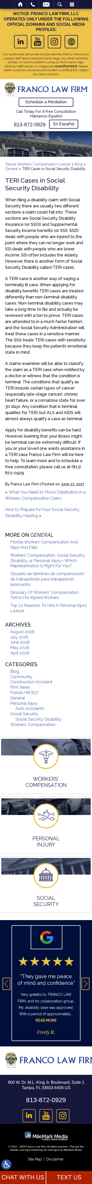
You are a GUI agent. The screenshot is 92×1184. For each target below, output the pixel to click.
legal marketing (34, 1149)
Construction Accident (31, 681)
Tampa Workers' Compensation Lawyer (38, 164)
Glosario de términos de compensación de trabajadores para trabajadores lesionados (47, 579)
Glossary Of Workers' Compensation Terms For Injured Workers (44, 595)
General (11, 169)
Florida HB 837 (24, 692)
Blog (79, 164)
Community (21, 676)
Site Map (35, 1159)
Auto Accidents (29, 708)
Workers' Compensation (32, 724)
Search (60, 4)
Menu (72, 4)
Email (46, 4)
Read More (46, 1020)
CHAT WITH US (23, 1177)
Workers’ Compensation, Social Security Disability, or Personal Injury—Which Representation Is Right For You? (47, 560)
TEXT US (69, 1177)
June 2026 (20, 642)
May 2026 (19, 647)
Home (21, 4)
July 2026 (19, 637)
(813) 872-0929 (76, 70)
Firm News (20, 687)
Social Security (24, 713)
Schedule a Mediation (46, 101)
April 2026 (19, 653)
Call (33, 4)
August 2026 (22, 631)
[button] (6, 984)
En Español (63, 123)
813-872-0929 (29, 124)
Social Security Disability (38, 719)
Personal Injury (24, 703)
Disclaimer (55, 1159)
